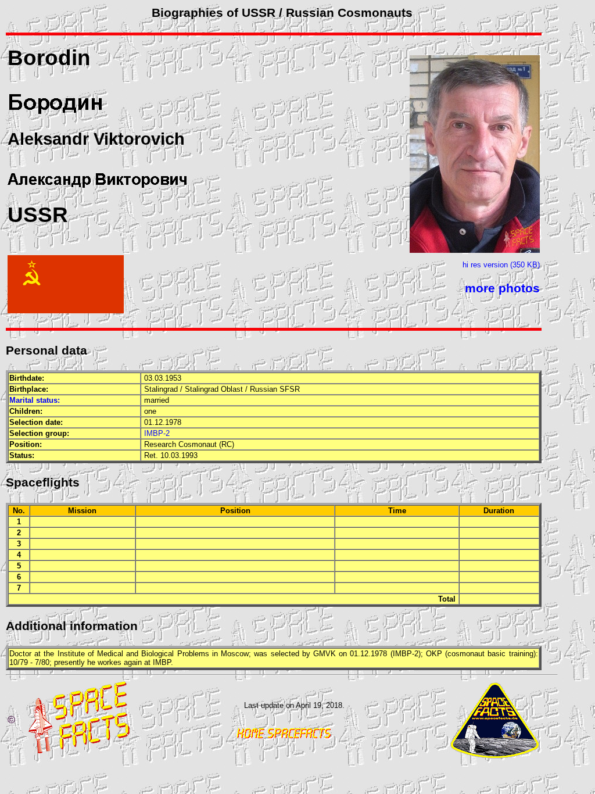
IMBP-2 (157, 433)
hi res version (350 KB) (501, 264)
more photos (502, 288)
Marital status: (34, 400)
